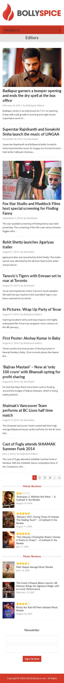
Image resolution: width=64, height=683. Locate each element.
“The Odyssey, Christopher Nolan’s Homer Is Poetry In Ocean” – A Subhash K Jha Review (38, 540)
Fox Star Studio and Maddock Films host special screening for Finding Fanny (31, 208)
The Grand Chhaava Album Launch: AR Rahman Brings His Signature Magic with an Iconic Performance (37, 586)
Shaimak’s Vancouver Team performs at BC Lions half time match (28, 410)
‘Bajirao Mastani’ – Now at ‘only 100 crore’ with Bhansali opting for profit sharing (31, 372)
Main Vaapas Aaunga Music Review (34, 567)
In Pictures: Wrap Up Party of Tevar (32, 309)
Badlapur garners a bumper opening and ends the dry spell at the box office (32, 96)
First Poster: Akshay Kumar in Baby (31, 338)
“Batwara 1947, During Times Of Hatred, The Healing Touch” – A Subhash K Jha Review (37, 520)
